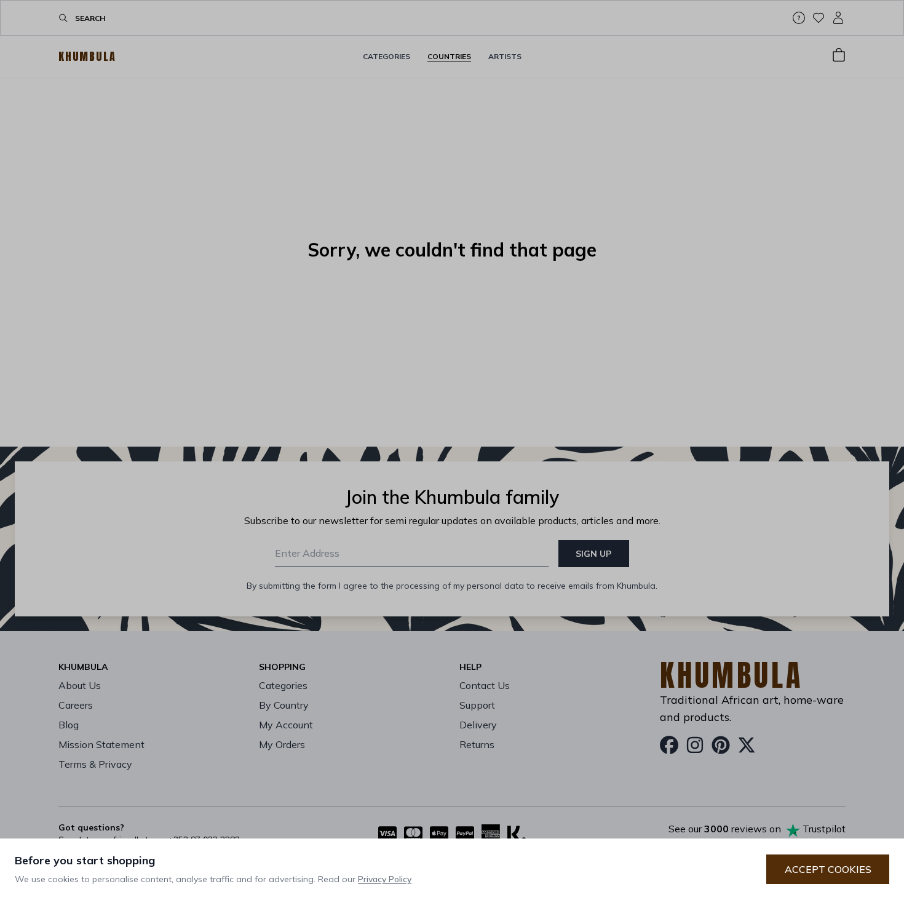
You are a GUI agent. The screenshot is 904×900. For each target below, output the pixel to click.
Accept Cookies (828, 869)
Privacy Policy (384, 879)
